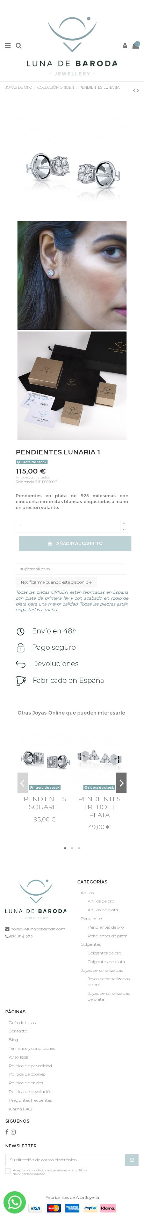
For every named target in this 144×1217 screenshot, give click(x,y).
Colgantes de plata (106, 961)
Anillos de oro (101, 901)
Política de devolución (30, 1091)
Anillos (87, 892)
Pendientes (92, 918)
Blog (13, 1039)
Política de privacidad (30, 1065)
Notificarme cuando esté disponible (56, 582)
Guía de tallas (22, 1022)
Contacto (18, 1030)
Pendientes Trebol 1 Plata (99, 807)
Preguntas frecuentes (30, 1100)
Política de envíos (26, 1082)
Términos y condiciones (32, 1048)
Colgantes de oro (104, 952)
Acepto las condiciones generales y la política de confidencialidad (50, 1172)
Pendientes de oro (106, 927)
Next (121, 783)
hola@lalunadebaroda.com (37, 928)
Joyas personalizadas (102, 970)
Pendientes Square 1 (45, 803)
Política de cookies (27, 1074)
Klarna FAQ (20, 1108)
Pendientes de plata (108, 935)
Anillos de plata (103, 909)
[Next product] (138, 90)
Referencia (25, 481)
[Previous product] (135, 90)
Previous (22, 783)
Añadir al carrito (79, 543)
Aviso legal (19, 1057)
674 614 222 (20, 936)
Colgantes (91, 944)
